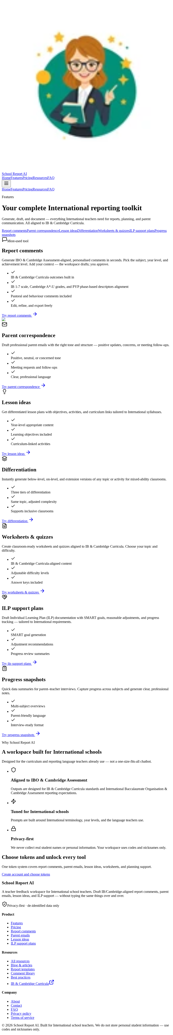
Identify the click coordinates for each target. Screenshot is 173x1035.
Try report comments (16, 315)
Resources (40, 178)
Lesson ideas (68, 231)
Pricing (28, 178)
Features (17, 178)
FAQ (51, 178)
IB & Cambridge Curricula (30, 984)
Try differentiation (14, 521)
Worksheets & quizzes (114, 231)
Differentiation (87, 231)
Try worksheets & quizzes (20, 592)
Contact (16, 1005)
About (15, 1001)
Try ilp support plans (16, 663)
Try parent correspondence (21, 387)
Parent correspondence (43, 231)
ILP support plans (142, 231)
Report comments (14, 231)
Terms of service (22, 1017)
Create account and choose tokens (26, 874)
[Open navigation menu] (6, 183)
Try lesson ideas (13, 454)
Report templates (23, 969)
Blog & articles (21, 965)
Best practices (20, 977)
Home (6, 178)
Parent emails (20, 935)
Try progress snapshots (18, 735)
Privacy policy (21, 1013)
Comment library (23, 973)
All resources (20, 961)
